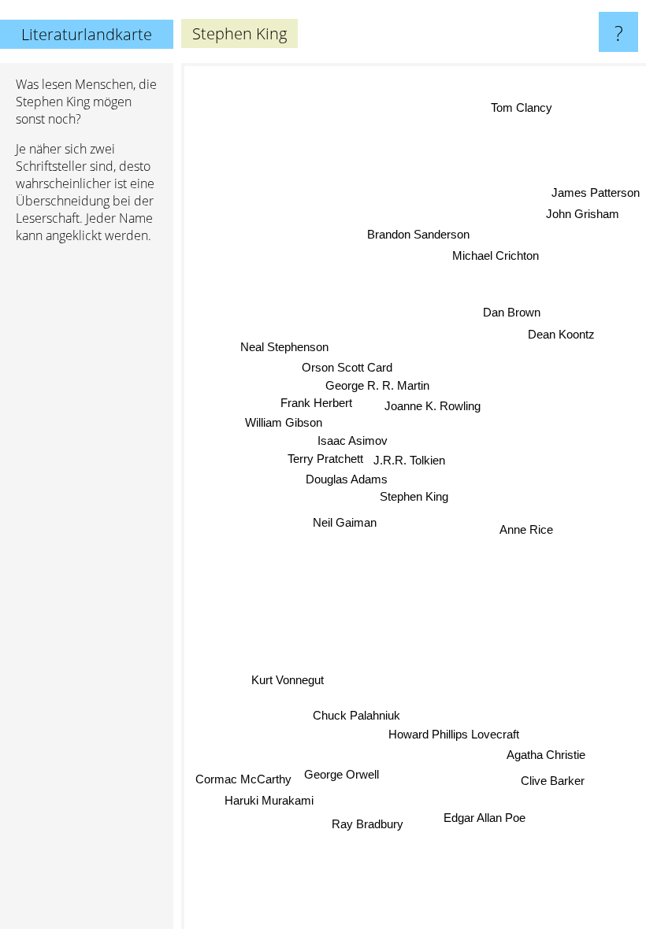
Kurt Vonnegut (287, 680)
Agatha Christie (546, 754)
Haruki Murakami (269, 800)
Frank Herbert (316, 403)
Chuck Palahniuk (356, 715)
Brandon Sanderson (418, 234)
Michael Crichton (495, 254)
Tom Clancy (521, 107)
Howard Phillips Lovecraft (453, 733)
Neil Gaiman (345, 523)
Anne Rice (526, 529)
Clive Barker (553, 780)
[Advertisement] (86, 497)
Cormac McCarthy (243, 780)
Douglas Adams (347, 479)
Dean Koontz (561, 333)
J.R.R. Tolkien (410, 460)
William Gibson (283, 422)
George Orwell (341, 774)
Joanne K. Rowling (432, 406)
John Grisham (582, 213)
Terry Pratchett (325, 458)
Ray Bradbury (368, 824)
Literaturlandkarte (86, 34)
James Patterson (595, 192)
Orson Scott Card (347, 367)
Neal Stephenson (284, 346)
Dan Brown (511, 312)
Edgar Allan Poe (484, 817)
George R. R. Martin (377, 385)
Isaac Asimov (352, 440)
